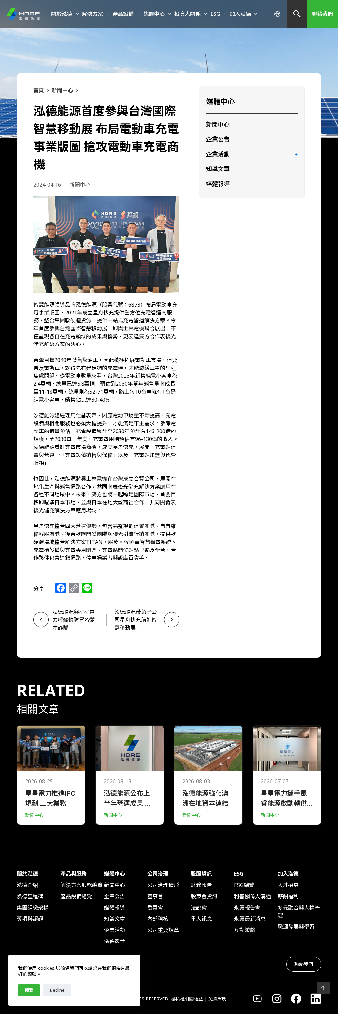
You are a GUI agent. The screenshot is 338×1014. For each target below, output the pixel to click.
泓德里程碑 (30, 896)
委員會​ (155, 907)
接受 (29, 990)
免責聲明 (217, 999)
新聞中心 (218, 124)
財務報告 (201, 885)
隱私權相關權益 (187, 999)
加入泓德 (240, 13)
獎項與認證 (30, 918)
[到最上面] (323, 988)
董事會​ (155, 896)
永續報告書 (247, 907)
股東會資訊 (204, 896)
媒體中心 (154, 13)
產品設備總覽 (76, 896)
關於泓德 (61, 13)
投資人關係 (187, 13)
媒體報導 (218, 184)
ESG (215, 13)
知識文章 (218, 169)
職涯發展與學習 (296, 926)
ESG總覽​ (244, 885)
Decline (57, 990)
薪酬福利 (288, 896)
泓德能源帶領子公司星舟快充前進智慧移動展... (136, 619)
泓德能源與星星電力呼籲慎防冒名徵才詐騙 (73, 619)
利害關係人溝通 (252, 896)
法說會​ (199, 907)
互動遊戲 (244, 930)
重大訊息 (201, 918)
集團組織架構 (33, 907)
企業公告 (218, 139)
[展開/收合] (296, 154)
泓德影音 (114, 941)
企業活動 (218, 154)
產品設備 (123, 13)
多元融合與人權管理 (299, 911)
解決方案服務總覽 (81, 885)
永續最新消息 (250, 918)
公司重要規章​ (163, 930)
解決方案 (92, 13)
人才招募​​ (288, 885)
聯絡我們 (322, 13)
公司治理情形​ (163, 885)
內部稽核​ (157, 918)
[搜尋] (297, 14)
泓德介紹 (27, 885)
